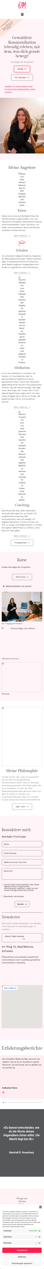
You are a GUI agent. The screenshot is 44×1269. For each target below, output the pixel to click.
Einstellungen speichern (22, 1263)
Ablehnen (22, 1257)
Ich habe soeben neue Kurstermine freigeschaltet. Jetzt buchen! (20, 89)
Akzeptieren (22, 1250)
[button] (40, 1207)
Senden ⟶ (22, 904)
